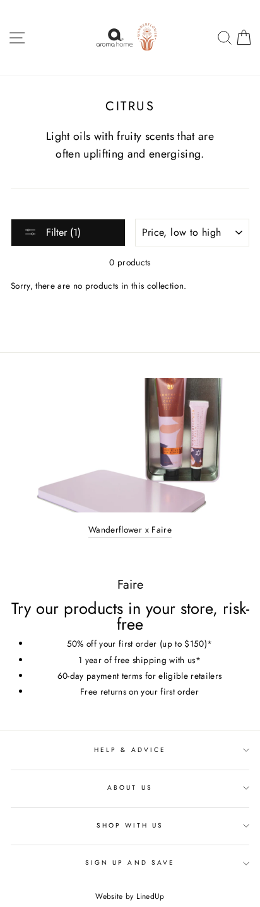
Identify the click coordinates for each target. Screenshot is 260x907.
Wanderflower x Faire (130, 529)
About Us (129, 787)
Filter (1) (62, 232)
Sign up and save (130, 862)
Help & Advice (130, 749)
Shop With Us (130, 825)
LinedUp (150, 896)
